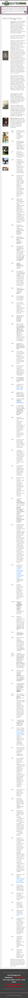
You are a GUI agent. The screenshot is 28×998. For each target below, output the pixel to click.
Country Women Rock (20, 402)
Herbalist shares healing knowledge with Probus (20, 732)
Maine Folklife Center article (20, 389)
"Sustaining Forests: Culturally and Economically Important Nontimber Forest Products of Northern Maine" (20, 573)
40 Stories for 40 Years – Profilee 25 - (20, 880)
